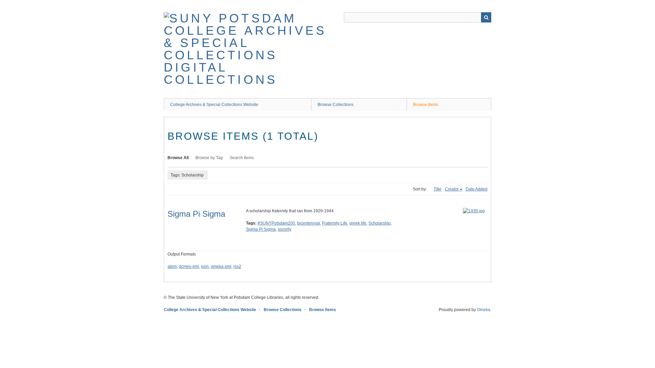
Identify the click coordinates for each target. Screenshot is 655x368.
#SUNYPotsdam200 (276, 223)
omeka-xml (221, 266)
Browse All (178, 157)
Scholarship (379, 223)
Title (437, 189)
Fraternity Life (334, 223)
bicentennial (308, 223)
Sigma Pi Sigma (196, 213)
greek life (357, 223)
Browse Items (425, 104)
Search (486, 17)
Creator (452, 189)
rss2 (237, 266)
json (205, 266)
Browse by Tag (209, 157)
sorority (284, 229)
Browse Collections (335, 104)
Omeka (483, 309)
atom (172, 266)
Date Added (476, 189)
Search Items (242, 157)
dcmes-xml (189, 266)
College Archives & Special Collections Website (214, 104)
